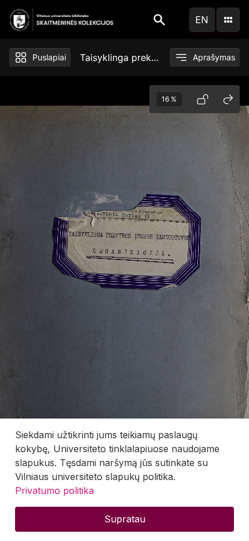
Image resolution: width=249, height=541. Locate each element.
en (201, 20)
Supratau (124, 519)
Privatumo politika (54, 490)
